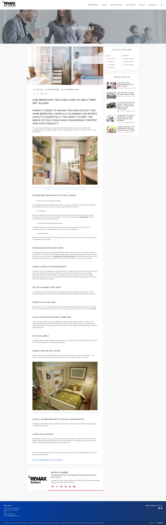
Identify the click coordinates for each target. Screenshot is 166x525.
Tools (142, 5)
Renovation (128, 61)
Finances (111, 65)
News (126, 55)
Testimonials (116, 5)
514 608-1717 (11, 514)
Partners (130, 5)
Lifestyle (38, 89)
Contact (152, 5)
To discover (129, 65)
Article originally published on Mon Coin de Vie (47, 460)
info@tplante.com (13, 515)
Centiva (160, 522)
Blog (104, 5)
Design (110, 61)
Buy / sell (112, 59)
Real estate (128, 59)
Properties (93, 5)
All (109, 55)
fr (162, 5)
